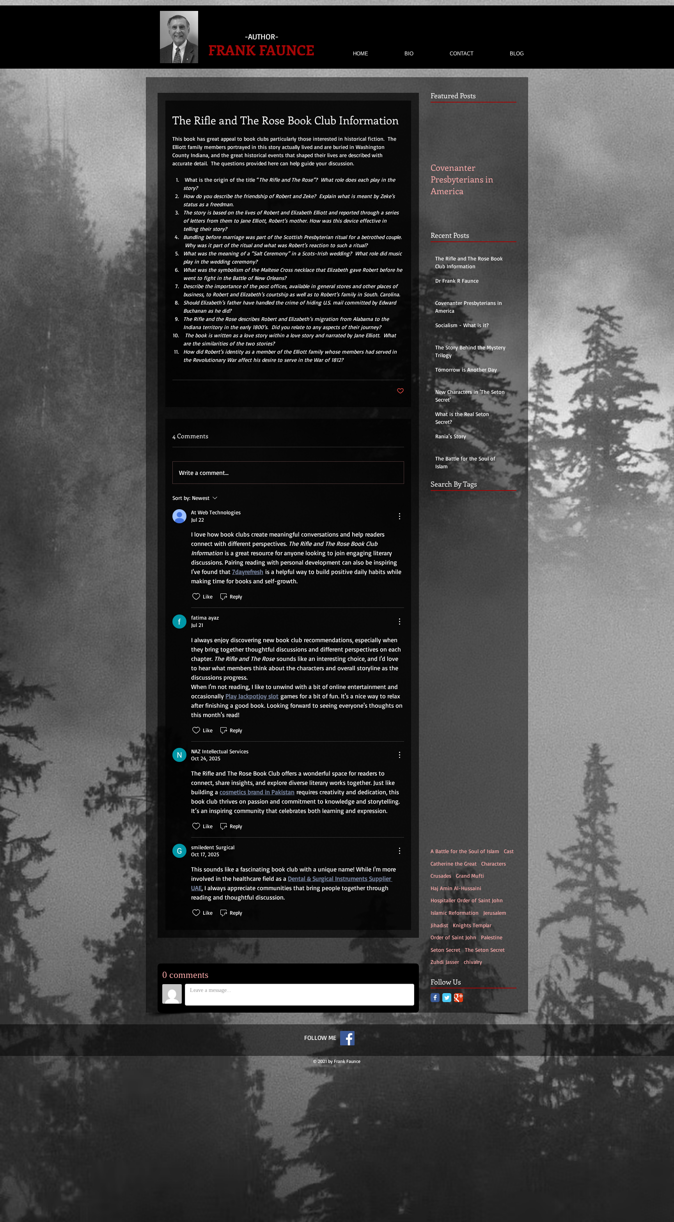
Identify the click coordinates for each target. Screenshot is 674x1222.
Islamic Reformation (455, 912)
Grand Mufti (470, 875)
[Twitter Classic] (446, 997)
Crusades (441, 875)
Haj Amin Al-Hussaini (456, 888)
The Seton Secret (485, 949)
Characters (493, 863)
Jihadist (439, 925)
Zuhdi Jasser (445, 961)
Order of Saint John (453, 937)
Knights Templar (472, 925)
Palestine (491, 937)
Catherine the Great (454, 863)
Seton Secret (445, 949)
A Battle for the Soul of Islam (465, 851)
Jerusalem (494, 912)
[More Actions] (399, 516)
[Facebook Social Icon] (347, 1038)
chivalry (473, 961)
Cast (509, 851)
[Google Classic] (458, 997)
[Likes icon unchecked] (196, 596)
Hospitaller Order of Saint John (467, 900)
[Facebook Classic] (435, 997)
